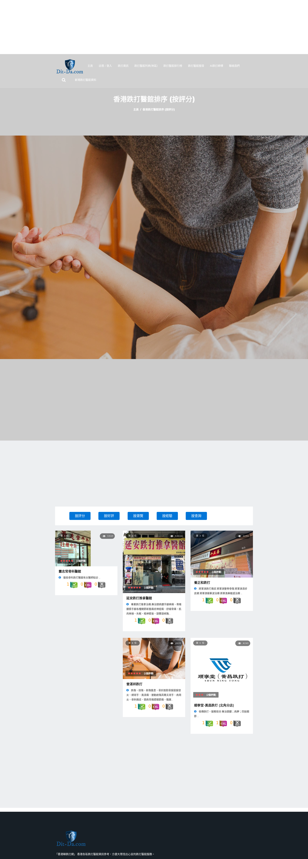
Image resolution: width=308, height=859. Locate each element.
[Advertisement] (154, 29)
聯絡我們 (234, 65)
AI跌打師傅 (216, 65)
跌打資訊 (123, 65)
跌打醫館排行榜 (172, 65)
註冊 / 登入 (105, 65)
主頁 (90, 65)
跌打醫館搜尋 (196, 65)
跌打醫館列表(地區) (146, 65)
